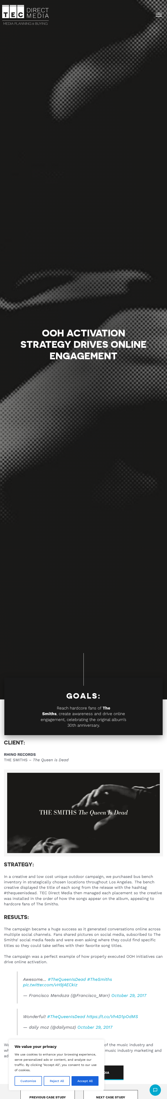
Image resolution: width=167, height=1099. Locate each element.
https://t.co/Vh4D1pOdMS (112, 1016)
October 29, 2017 (128, 995)
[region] (56, 1064)
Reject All (57, 1081)
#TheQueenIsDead (67, 979)
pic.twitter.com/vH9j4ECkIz (50, 984)
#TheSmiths (99, 979)
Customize (28, 1081)
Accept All (85, 1081)
